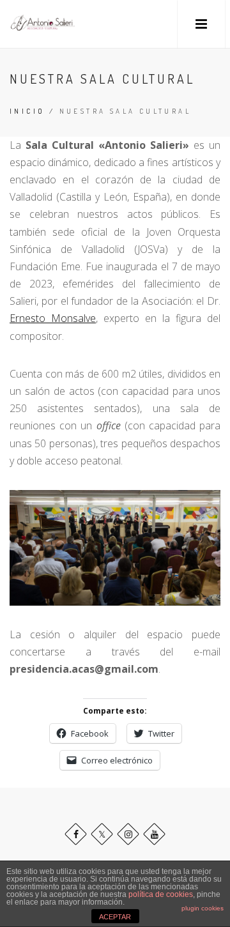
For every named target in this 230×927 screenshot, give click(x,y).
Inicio (27, 111)
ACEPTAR (115, 917)
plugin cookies (202, 908)
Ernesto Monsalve (53, 318)
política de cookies (160, 894)
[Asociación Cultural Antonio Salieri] (42, 24)
